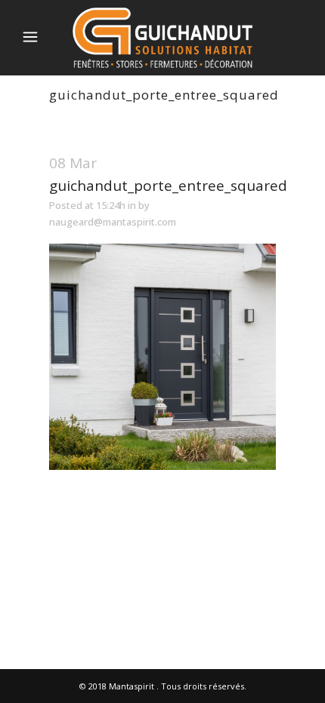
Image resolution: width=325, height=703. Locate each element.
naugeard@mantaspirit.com (112, 222)
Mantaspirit (131, 686)
